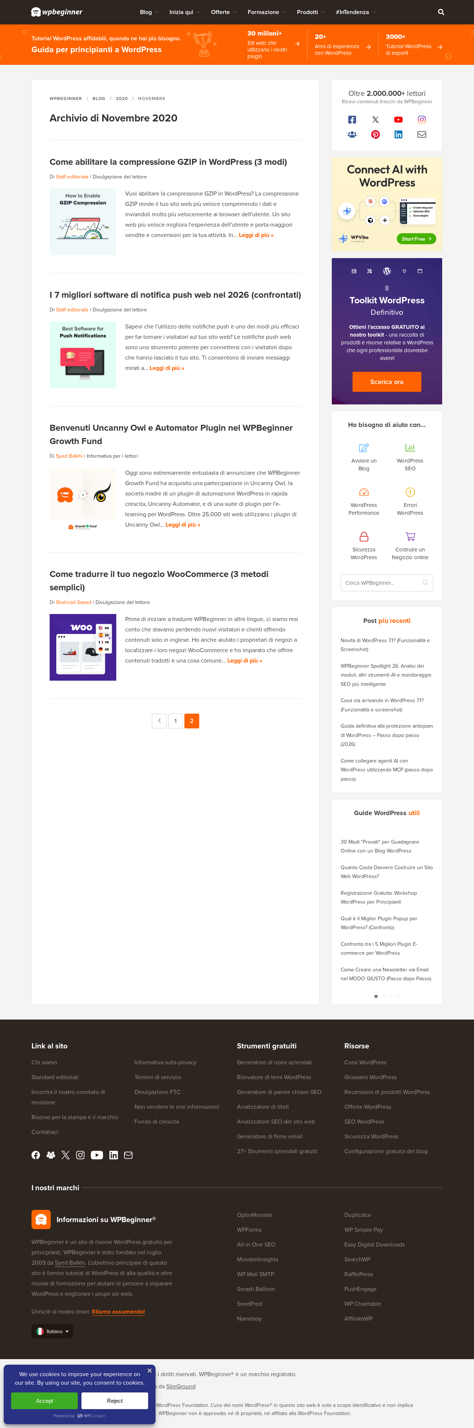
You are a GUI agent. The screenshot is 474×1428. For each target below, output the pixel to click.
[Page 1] (376, 996)
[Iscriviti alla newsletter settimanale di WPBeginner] (422, 134)
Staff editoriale (72, 177)
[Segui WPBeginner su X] (375, 119)
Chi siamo (44, 1062)
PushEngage (360, 1289)
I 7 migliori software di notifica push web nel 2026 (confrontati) (175, 294)
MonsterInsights (257, 1259)
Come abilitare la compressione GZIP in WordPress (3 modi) (168, 162)
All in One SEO (256, 1244)
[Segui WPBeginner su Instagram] (422, 119)
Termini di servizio (157, 1077)
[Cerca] (441, 11)
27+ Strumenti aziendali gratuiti (277, 1151)
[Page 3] (390, 996)
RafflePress (358, 1274)
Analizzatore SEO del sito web (276, 1121)
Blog (146, 12)
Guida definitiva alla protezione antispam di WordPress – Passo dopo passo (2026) (387, 735)
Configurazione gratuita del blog (386, 1151)
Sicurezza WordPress (371, 1136)
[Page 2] (383, 996)
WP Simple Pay (363, 1229)
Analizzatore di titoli (263, 1106)
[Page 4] (398, 996)
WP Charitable (362, 1303)
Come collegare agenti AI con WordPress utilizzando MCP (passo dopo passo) (387, 770)
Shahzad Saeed (73, 602)
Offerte (220, 12)
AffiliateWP (358, 1318)
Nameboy (249, 1318)
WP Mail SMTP (255, 1274)
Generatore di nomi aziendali (274, 1062)
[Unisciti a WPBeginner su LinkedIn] (398, 134)
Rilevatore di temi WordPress (274, 1077)
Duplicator (357, 1215)
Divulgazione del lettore (120, 177)
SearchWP (357, 1259)
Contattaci (44, 1132)
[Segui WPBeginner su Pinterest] (375, 134)
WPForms (249, 1229)
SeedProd (249, 1303)
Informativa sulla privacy (165, 1062)
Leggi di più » (256, 235)
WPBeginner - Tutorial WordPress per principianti (57, 11)
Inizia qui (181, 12)
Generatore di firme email (270, 1136)
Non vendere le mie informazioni (176, 1106)
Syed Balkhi (69, 456)
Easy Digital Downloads (374, 1244)
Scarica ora (387, 382)
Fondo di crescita (156, 1121)
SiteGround (181, 1386)
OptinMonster (255, 1215)
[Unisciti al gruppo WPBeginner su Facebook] (352, 134)
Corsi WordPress (365, 1062)
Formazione (263, 12)
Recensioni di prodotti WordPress (387, 1092)
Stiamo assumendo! (118, 1311)
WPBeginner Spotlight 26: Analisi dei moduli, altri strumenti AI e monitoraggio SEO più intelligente (386, 675)
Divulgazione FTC (157, 1092)
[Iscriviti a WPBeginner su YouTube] (398, 119)
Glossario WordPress (370, 1077)
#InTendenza (352, 12)
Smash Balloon (256, 1289)
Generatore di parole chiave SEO (279, 1092)
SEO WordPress (364, 1121)
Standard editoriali (55, 1077)
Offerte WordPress (367, 1106)
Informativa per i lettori (112, 456)
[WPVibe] (387, 204)
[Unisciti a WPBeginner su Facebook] (352, 119)
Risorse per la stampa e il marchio (74, 1117)
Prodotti (307, 12)
